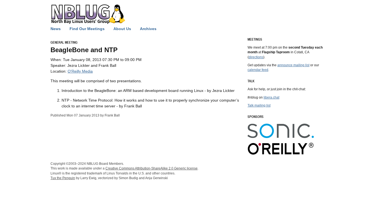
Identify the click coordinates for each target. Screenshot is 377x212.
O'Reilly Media (80, 71)
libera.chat (271, 97)
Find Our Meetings (87, 28)
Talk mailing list (259, 105)
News (56, 28)
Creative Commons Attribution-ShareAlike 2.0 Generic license (151, 168)
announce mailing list (293, 65)
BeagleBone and (84, 50)
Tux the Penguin (63, 178)
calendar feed (258, 69)
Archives (148, 28)
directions (256, 57)
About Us (122, 28)
